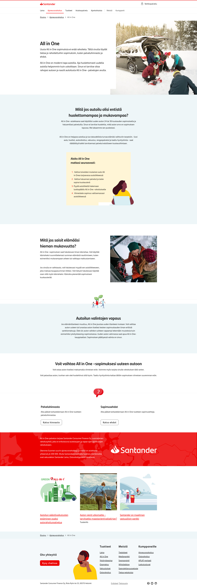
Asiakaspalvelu (82, 10)
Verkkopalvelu (151, 3)
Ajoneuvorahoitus (55, 10)
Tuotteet (68, 10)
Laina (42, 10)
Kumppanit (120, 10)
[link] (42, 4)
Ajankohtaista (96, 10)
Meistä (109, 10)
